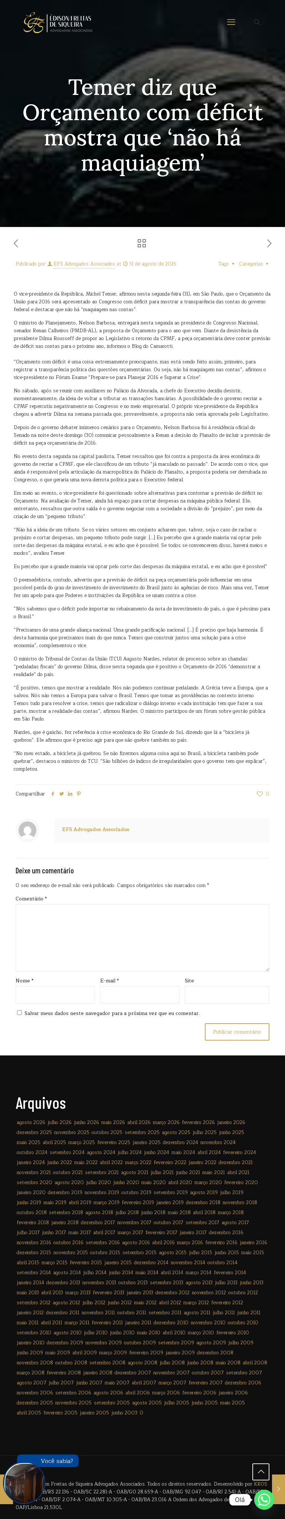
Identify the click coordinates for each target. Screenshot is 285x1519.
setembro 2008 (107, 1363)
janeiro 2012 (30, 1313)
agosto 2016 (136, 1243)
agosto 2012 (66, 1303)
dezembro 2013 (63, 1283)
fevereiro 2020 (241, 1183)
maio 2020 (153, 1183)
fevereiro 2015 (86, 1263)
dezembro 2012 (172, 1293)
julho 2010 (96, 1333)
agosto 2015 (173, 1253)
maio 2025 (28, 1143)
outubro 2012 (243, 1293)
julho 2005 (176, 1403)
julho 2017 (28, 1233)
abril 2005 (29, 1413)
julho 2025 (205, 1132)
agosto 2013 (199, 1283)
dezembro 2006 (243, 1383)
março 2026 (166, 1122)
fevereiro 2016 (221, 1243)
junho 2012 (120, 1303)
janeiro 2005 (94, 1413)
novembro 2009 (103, 1343)
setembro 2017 (202, 1223)
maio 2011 (28, 1323)
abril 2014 (172, 1273)
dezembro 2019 (65, 1193)
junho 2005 (204, 1403)
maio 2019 (54, 1203)
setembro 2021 (102, 1173)
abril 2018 (204, 1213)
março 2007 (172, 1383)
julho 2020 (98, 1183)
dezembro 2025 (34, 1132)
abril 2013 (52, 1293)
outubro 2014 (222, 1263)
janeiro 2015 (118, 1263)
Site (189, 981)
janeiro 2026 (231, 1122)
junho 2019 (29, 1203)
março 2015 (55, 1263)
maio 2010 (148, 1333)
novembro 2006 (35, 1393)
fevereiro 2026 (198, 1122)
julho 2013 (226, 1283)
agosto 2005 (147, 1403)
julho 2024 (130, 1153)
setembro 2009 (176, 1343)
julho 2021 (162, 1173)
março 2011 (77, 1323)
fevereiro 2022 (170, 1163)
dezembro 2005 (35, 1403)
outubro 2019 (136, 1193)
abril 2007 (144, 1383)
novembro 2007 (171, 1373)
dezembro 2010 (171, 1323)
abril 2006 (137, 1393)
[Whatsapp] (264, 1500)
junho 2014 (121, 1273)
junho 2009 (30, 1353)
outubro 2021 (68, 1173)
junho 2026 (86, 1122)
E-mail (109, 981)
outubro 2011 (131, 1313)
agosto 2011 (197, 1313)
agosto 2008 (142, 1363)
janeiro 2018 (65, 1223)
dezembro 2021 (236, 1163)
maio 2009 (57, 1353)
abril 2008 (255, 1363)
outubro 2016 (68, 1243)
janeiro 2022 (202, 1163)
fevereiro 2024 (239, 1153)
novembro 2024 (218, 1143)
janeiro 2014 (30, 1283)
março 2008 (31, 1373)
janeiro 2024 (31, 1163)
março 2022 (138, 1163)
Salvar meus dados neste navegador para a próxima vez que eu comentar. (112, 1013)
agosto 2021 (134, 1173)
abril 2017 (104, 1233)
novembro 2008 (35, 1363)
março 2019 (106, 1203)
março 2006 (166, 1393)
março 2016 (190, 1243)
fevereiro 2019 (138, 1203)
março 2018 (231, 1213)
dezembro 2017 (98, 1223)
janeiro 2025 (146, 1143)
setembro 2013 (166, 1283)
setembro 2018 (66, 1213)
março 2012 (196, 1303)
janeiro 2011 (138, 1323)
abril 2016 (163, 1243)
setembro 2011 (164, 1313)
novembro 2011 (98, 1313)
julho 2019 (231, 1193)
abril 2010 (174, 1333)
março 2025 (81, 1143)
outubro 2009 (140, 1343)
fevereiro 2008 (64, 1373)
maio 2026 (113, 1122)
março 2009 (113, 1353)
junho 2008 (200, 1363)
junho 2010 (122, 1333)
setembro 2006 (73, 1393)
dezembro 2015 (34, 1253)
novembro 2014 (188, 1263)
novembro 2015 (70, 1253)
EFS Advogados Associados (84, 264)
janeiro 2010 (31, 1343)
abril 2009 (84, 1353)
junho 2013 (251, 1283)
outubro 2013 (133, 1283)
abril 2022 (111, 1163)
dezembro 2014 (151, 1263)
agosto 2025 (176, 1132)
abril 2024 (209, 1153)
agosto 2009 (211, 1343)
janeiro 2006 (233, 1393)
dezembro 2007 (133, 1373)
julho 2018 (127, 1213)
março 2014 (199, 1273)
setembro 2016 (103, 1243)
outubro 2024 (32, 1153)
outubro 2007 (208, 1373)
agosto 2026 (31, 1122)
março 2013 (78, 1293)
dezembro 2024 (180, 1143)
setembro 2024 (67, 1153)
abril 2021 (238, 1173)
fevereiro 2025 (113, 1143)
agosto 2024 (101, 1153)
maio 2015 (252, 1253)
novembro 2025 (71, 1132)
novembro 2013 (99, 1283)
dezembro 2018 (203, 1203)
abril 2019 (80, 1203)
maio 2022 (86, 1163)
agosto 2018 (99, 1213)
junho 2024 (156, 1153)
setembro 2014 (34, 1273)
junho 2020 (126, 1183)
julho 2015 (200, 1253)
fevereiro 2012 (227, 1303)
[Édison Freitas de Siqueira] (57, 22)
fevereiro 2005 (60, 1413)
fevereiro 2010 (232, 1333)
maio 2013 (28, 1293)
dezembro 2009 (65, 1343)
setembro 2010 (34, 1333)
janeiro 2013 (140, 1293)
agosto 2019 (204, 1193)
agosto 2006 (108, 1393)
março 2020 (208, 1183)
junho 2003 (124, 1413)
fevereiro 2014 (230, 1273)
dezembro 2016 (226, 1233)
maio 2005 (232, 1403)
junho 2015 (226, 1253)
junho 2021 (188, 1173)
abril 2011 (51, 1323)
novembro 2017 (134, 1223)
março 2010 (201, 1333)
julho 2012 (93, 1303)
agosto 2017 (235, 1223)
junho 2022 (59, 1163)
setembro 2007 (244, 1373)
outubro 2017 (168, 1223)
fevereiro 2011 (107, 1323)
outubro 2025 (107, 1132)
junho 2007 (89, 1383)
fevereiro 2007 (206, 1383)
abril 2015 (28, 1263)
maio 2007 (117, 1383)
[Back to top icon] (260, 1471)
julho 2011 (224, 1313)
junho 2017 (54, 1233)
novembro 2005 (73, 1403)
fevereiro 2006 (199, 1393)
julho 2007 (61, 1383)
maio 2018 (179, 1213)
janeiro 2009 (180, 1353)
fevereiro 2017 (161, 1233)
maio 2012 (145, 1303)
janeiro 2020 (31, 1193)
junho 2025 (231, 1132)
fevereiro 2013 (108, 1293)
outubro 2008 (71, 1363)
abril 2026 (139, 1122)
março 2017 (130, 1233)
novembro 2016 (34, 1243)
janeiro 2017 (193, 1233)
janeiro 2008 (97, 1373)
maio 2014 (146, 1273)
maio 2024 (183, 1153)
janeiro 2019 (170, 1203)
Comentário (31, 899)
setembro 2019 (171, 1193)
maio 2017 (79, 1233)
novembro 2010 (208, 1323)
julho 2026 (60, 1122)
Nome (24, 981)
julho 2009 (240, 1343)
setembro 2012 (33, 1303)
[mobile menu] (231, 22)
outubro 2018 (32, 1213)
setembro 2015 (139, 1253)
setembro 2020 (34, 1183)
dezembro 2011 (62, 1313)
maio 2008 (228, 1363)
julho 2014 (95, 1273)
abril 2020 (180, 1183)
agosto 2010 (67, 1333)
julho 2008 (172, 1363)
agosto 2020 (69, 1183)
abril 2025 (54, 1143)
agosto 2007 (31, 1383)
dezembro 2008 (215, 1353)
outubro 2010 (243, 1323)
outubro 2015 (105, 1253)
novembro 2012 (209, 1293)
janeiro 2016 (253, 1243)
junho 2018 (153, 1213)
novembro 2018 (240, 1203)
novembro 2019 (102, 1193)
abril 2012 (170, 1303)
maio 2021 (213, 1173)
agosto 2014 (67, 1273)
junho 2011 (249, 1313)
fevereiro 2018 (33, 1223)
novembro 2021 (34, 1173)
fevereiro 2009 (146, 1353)
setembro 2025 (142, 1132)
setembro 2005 (112, 1403)
